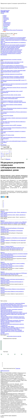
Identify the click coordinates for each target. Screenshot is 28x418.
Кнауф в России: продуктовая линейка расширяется (13, 46)
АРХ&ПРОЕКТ (7, 22)
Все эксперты (4, 54)
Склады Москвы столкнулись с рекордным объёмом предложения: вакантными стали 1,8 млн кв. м (13, 304)
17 (1, 154)
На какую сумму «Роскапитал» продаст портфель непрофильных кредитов (12, 266)
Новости (8, 159)
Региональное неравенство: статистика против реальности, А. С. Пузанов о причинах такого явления (13, 101)
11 (2, 153)
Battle (4, 31)
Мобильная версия (5, 370)
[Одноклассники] (5, 197)
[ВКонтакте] (1, 197)
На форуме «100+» (5, 319)
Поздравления (19, 30)
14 (7, 153)
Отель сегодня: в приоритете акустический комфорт (13, 38)
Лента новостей (4, 57)
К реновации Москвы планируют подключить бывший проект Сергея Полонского (13, 257)
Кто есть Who (6, 25)
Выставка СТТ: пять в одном (7, 135)
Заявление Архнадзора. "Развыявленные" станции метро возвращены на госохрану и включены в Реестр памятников (14, 307)
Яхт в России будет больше (7, 115)
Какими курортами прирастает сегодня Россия (11, 74)
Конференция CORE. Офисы (7, 326)
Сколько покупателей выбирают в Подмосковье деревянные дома (12, 231)
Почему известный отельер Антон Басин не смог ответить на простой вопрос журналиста (12, 62)
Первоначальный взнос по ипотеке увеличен (11, 59)
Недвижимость (6, 23)
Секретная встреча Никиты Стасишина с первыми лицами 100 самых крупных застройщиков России (12, 77)
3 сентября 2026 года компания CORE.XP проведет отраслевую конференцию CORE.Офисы (12, 328)
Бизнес (4, 16)
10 (1, 153)
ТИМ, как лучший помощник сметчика (10, 48)
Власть (4, 15)
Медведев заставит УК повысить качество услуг (12, 248)
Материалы (6, 17)
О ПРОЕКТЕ (6, 362)
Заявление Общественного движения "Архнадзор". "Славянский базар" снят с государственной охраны (13, 317)
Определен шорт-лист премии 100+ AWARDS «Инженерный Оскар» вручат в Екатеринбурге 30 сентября (12, 331)
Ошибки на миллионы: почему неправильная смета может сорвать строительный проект (13, 98)
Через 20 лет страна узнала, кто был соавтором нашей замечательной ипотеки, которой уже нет (13, 71)
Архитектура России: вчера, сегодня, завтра (11, 94)
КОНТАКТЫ (6, 366)
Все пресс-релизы (5, 333)
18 (3, 154)
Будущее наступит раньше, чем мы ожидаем (11, 51)
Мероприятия (6, 30)
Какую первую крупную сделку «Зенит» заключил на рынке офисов (13, 215)
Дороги (5, 20)
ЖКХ (4, 21)
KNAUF (5, 27)
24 (1, 156)
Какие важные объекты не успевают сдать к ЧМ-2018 (13, 223)
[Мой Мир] (7, 197)
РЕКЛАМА (6, 363)
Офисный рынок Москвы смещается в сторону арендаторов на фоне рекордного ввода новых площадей (14, 312)
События (5, 28)
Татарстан (17, 368)
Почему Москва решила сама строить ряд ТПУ (14, 274)
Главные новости (9, 246)
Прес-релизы (13, 30)
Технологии (6, 19)
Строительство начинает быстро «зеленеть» (11, 53)
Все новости (3, 144)
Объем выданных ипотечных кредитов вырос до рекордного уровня (12, 282)
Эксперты (5, 26)
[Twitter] (3, 197)
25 (3, 156)
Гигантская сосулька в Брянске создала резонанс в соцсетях (12, 292)
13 (6, 153)
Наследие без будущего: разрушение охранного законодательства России (11, 310)
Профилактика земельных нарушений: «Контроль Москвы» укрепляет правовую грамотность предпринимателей (12, 321)
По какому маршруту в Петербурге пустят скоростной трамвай (13, 241)
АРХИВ (5, 364)
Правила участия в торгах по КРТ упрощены (11, 125)
